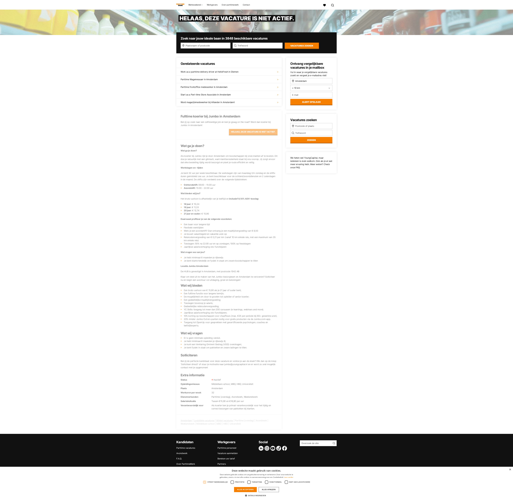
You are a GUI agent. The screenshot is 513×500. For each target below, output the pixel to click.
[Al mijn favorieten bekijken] (324, 5)
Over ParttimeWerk (185, 464)
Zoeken (311, 140)
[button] (256, 495)
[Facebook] (285, 448)
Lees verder (288, 477)
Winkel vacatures (224, 420)
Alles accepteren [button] (245, 489)
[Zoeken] (333, 5)
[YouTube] (273, 448)
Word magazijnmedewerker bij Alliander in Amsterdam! (208, 102)
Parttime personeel (226, 448)
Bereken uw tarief (226, 458)
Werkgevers (212, 5)
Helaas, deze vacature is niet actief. (253, 131)
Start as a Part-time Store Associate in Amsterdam (206, 94)
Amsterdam (186, 420)
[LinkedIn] (262, 448)
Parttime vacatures (185, 448)
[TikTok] (279, 448)
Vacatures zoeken (301, 45)
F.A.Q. (179, 458)
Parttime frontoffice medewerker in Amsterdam (204, 87)
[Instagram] (267, 448)
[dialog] (256, 483)
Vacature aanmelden (227, 453)
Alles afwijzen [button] (269, 489)
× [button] (510, 470)
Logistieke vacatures (204, 420)
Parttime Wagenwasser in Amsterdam (199, 79)
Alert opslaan (311, 102)
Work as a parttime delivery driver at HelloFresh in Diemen (209, 71)
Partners (221, 464)
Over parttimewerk (230, 5)
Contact (246, 5)
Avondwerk (181, 453)
